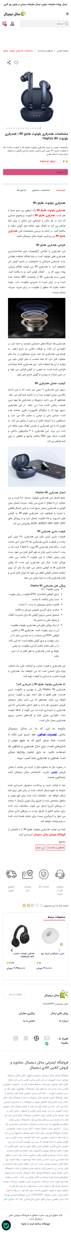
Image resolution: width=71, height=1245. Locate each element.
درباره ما (63, 1021)
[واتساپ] (26, 1038)
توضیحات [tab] (60, 190)
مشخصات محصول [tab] (41, 190)
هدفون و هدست (45, 50)
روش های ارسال (59, 1013)
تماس (54, 772)
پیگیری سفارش (27, 1013)
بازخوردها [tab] (21, 190)
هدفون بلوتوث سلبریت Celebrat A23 (23, 955)
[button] (59, 949)
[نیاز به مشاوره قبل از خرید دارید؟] (6, 1225)
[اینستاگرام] (15, 1038)
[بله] (47, 1043)
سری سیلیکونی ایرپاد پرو (52, 953)
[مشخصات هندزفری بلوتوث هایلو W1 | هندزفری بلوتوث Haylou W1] (55, 994)
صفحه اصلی (62, 50)
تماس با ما (29, 1021)
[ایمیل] (47, 1038)
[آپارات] (36, 1038)
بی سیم (40, 847)
